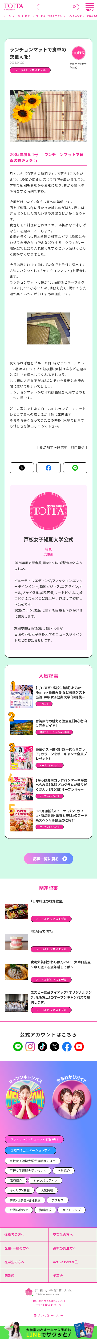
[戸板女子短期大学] (14, 6)
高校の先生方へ (64, 1248)
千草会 (58, 1275)
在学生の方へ (14, 1261)
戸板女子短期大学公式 (48, 539)
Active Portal (63, 1261)
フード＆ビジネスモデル (30, 70)
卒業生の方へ (63, 1234)
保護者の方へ (14, 1234)
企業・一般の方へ (16, 1248)
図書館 (9, 1275)
